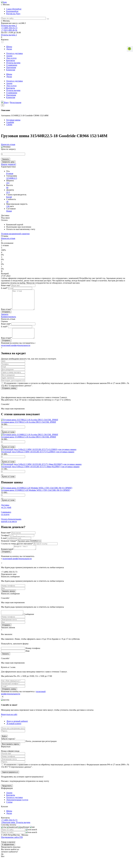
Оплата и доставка (14, 53)
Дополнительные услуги (17, 800)
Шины (9, 46)
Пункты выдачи (9, 25)
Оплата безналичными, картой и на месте (11, 520)
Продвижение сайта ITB (12, 837)
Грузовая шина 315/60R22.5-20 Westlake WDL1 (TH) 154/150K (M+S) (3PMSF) (35, 490)
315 (7, 183)
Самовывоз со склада (6, 513)
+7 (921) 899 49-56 (9, 30)
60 (7, 187)
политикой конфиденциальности (15, 345)
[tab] (17, 721)
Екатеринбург (12, 11)
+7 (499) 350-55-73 (9, 28)
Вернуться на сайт (9, 714)
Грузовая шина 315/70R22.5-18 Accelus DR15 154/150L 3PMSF (28, 422)
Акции (9, 56)
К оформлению (8, 844)
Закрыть (4, 314)
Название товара (9, 541)
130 (8, 206)
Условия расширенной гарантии (15, 234)
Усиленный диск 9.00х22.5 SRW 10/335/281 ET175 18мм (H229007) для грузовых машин (40, 466)
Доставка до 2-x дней (6, 506)
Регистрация (15, 102)
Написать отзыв (8, 144)
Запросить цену (8, 162)
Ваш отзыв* (6, 309)
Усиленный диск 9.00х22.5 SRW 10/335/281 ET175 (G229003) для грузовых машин (37, 452)
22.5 (8, 192)
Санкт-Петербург (14, 9)
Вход (6, 102)
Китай (9, 197)
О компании (11, 65)
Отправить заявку (9, 388)
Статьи (9, 802)
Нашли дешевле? (8, 164)
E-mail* (4, 288)
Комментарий (7, 549)
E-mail (4, 538)
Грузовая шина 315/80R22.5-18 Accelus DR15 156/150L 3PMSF (28, 437)
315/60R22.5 (11, 178)
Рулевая (9, 173)
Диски (9, 49)
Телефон (5, 535)
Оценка (4, 321)
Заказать (5, 159)
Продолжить (7, 786)
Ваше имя (6, 533)
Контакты (10, 60)
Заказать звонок (8, 591)
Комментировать (8, 317)
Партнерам (11, 67)
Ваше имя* (6, 285)
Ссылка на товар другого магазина (17, 543)
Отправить (6, 625)
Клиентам (10, 70)
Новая (9, 211)
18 (7, 201)
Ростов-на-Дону (13, 14)
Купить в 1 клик (8, 432)
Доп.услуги (11, 58)
